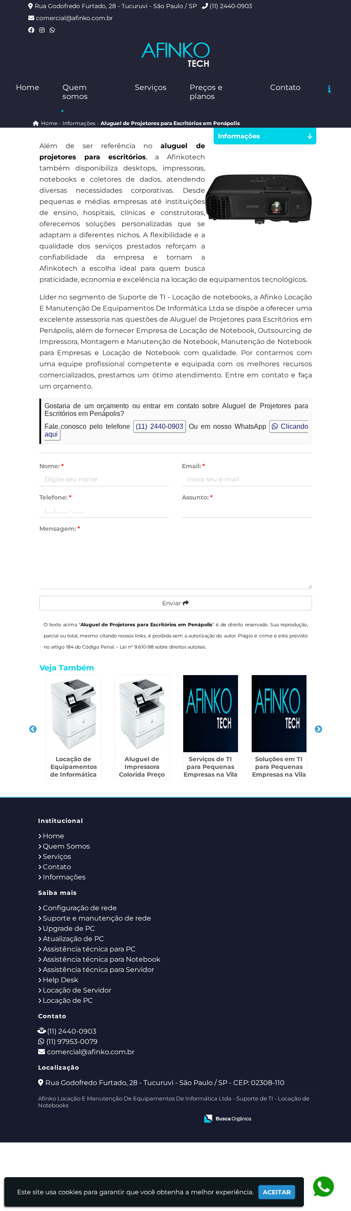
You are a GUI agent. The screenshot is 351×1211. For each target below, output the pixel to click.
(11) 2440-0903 (231, 6)
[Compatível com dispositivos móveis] (188, 1119)
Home (27, 87)
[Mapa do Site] (107, 1119)
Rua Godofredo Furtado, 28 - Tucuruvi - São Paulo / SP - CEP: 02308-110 (165, 1083)
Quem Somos (66, 846)
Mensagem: (59, 528)
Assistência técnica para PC (89, 949)
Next (318, 729)
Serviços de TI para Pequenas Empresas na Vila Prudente (211, 770)
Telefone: (55, 497)
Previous (33, 729)
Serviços (151, 87)
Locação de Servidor (77, 990)
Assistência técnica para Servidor (98, 970)
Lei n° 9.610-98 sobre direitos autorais (162, 647)
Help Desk (60, 980)
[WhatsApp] (52, 30)
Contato (285, 87)
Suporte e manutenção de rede (97, 918)
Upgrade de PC (69, 928)
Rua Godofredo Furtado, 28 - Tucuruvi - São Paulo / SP (116, 6)
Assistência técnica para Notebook (102, 959)
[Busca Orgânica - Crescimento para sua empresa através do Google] (227, 1118)
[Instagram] (42, 30)
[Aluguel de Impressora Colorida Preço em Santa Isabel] (142, 713)
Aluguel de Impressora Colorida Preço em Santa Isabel (141, 770)
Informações (64, 877)
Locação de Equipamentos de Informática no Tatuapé (73, 770)
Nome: (51, 466)
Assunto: (197, 497)
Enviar (172, 603)
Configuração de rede (80, 908)
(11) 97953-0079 (72, 1042)
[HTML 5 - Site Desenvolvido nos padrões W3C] (129, 1119)
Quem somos (75, 92)
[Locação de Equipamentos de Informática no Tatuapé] (73, 713)
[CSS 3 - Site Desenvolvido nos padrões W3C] (159, 1119)
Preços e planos (206, 92)
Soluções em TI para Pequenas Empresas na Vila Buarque (279, 770)
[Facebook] (31, 30)
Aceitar (277, 1192)
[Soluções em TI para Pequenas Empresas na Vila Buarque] (279, 713)
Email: (193, 466)
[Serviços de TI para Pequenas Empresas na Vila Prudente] (210, 713)
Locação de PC (68, 1000)
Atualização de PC (73, 939)
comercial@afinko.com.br (74, 18)
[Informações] (329, 88)
